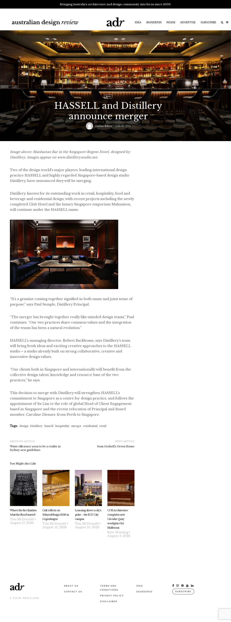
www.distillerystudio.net (77, 157)
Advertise (188, 22)
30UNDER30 (144, 592)
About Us (71, 586)
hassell (48, 426)
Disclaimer (108, 601)
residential (90, 426)
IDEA (139, 586)
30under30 (154, 22)
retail (102, 426)
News (108, 96)
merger (76, 426)
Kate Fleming (117, 532)
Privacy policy (112, 596)
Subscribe (208, 22)
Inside (170, 22)
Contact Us (73, 592)
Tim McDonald (22, 519)
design (23, 426)
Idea (138, 22)
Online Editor (104, 126)
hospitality (62, 426)
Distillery (36, 426)
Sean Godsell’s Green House (115, 446)
